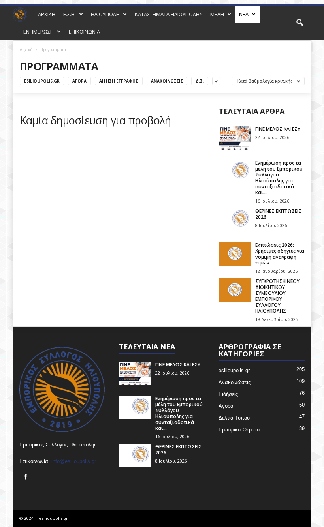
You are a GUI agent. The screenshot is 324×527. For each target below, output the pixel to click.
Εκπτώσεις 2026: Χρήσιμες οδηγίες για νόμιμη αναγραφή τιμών (279, 254)
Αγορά (79, 81)
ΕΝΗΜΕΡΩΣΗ (38, 31)
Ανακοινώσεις (167, 81)
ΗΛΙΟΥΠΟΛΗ (105, 14)
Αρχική (26, 49)
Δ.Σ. (200, 81)
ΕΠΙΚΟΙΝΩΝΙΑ (84, 31)
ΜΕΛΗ (217, 14)
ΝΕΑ (244, 14)
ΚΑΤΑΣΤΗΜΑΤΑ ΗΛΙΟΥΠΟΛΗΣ (168, 14)
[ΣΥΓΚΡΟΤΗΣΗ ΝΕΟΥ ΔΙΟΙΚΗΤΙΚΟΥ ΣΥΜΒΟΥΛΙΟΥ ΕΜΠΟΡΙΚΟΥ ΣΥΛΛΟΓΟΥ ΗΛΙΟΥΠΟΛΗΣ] (235, 290)
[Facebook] (26, 477)
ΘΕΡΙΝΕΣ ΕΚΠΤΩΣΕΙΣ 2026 (278, 214)
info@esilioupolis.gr (73, 461)
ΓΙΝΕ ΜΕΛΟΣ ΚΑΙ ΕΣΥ (277, 129)
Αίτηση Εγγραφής (118, 81)
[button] (299, 23)
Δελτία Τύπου (234, 418)
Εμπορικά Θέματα (239, 430)
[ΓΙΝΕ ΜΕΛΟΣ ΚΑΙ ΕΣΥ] (235, 138)
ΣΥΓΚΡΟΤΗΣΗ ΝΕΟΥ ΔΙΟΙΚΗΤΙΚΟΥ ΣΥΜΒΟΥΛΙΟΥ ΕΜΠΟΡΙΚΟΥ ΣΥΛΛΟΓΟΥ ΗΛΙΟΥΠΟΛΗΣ (277, 296)
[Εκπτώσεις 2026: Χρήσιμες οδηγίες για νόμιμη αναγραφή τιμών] (235, 254)
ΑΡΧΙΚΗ (46, 14)
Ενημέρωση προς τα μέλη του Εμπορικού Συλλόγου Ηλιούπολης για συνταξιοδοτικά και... (279, 177)
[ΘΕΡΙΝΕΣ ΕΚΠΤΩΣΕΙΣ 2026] (235, 220)
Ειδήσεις (228, 394)
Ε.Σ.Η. (69, 14)
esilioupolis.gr (42, 81)
